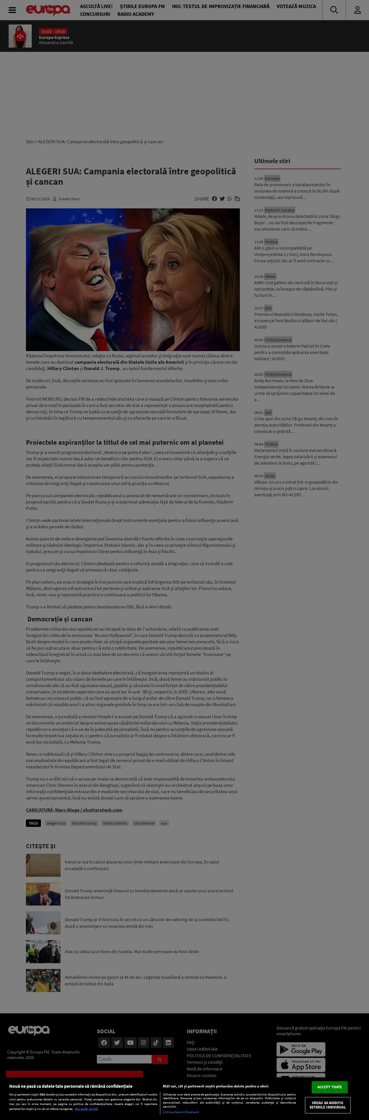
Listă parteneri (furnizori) (181, 1112)
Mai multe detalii (86, 1109)
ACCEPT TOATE (329, 1087)
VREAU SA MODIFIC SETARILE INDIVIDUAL (328, 1105)
